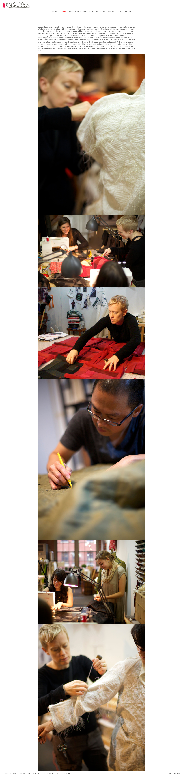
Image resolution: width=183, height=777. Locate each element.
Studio (63, 12)
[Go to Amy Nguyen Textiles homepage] (16, 5)
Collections (75, 12)
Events (86, 12)
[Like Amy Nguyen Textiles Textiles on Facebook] (126, 12)
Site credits (174, 774)
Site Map (68, 774)
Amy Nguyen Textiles (32, 774)
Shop (120, 12)
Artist (55, 12)
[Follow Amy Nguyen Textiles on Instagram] (130, 12)
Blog (102, 12)
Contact (111, 12)
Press (95, 12)
